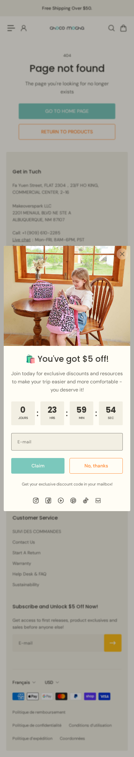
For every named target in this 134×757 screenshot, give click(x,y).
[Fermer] (122, 254)
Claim (38, 466)
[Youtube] (61, 500)
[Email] (98, 500)
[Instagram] (36, 500)
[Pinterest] (73, 500)
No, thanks (96, 466)
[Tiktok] (86, 500)
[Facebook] (48, 500)
